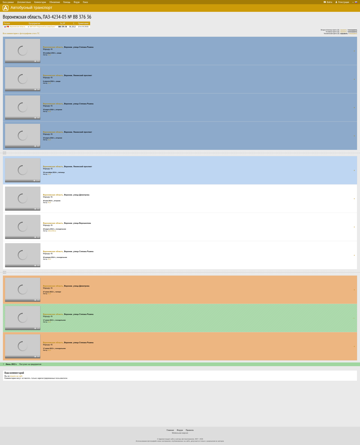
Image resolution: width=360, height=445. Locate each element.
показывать (353, 33)
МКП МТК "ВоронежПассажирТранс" (43, 26)
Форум (180, 430)
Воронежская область (17, 26)
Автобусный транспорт (31, 7)
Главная (170, 430)
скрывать (343, 30)
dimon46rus (52, 231)
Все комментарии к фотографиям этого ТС (21, 33)
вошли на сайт (16, 376)
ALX (49, 55)
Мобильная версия (180, 433)
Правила (190, 430)
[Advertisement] (180, 405)
